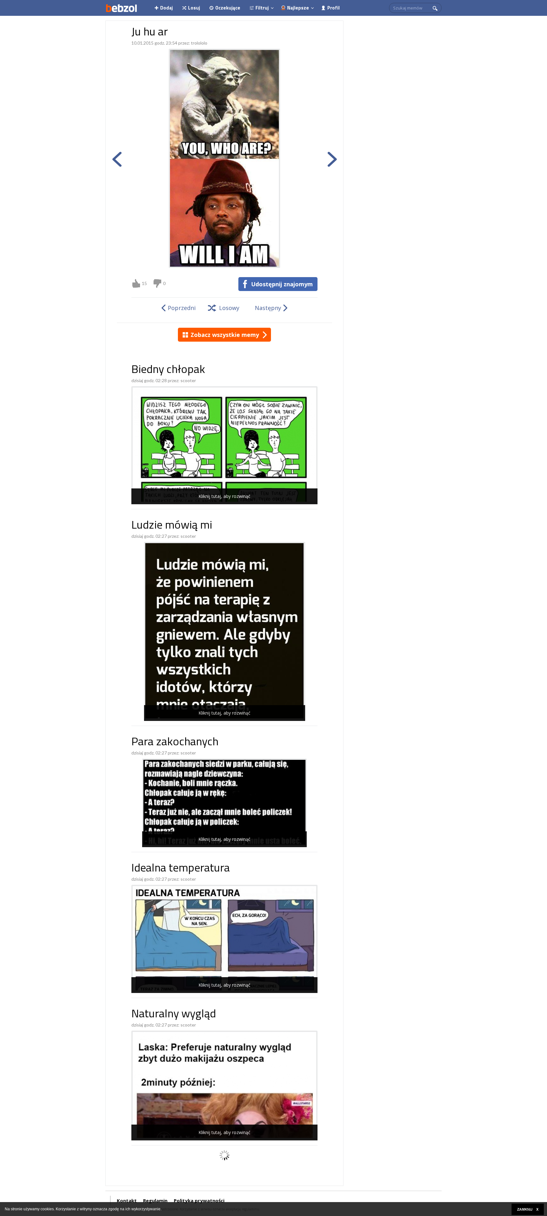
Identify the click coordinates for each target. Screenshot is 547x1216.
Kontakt (127, 1200)
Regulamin (155, 1200)
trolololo (199, 43)
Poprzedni (182, 308)
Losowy (229, 308)
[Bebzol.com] (121, 8)
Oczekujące (227, 7)
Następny (268, 308)
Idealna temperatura (180, 869)
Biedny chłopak (168, 370)
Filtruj (262, 7)
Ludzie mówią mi (171, 526)
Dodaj (166, 7)
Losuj (194, 7)
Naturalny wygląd (173, 1015)
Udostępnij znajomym (282, 284)
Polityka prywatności (199, 1200)
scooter (188, 380)
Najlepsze (298, 7)
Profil (333, 7)
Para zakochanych (174, 742)
